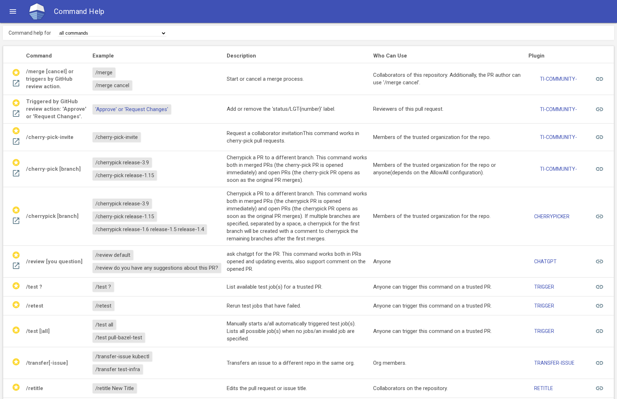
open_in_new (16, 83)
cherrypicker (552, 216)
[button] (12, 11)
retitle (543, 388)
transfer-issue (554, 363)
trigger (544, 287)
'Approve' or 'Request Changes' (131, 109)
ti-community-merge (558, 80)
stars (16, 72)
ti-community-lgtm (558, 111)
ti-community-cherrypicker (558, 139)
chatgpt (545, 261)
